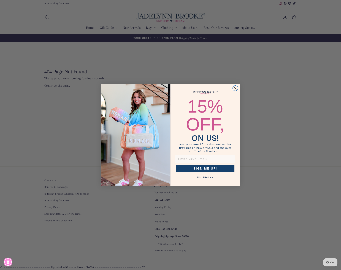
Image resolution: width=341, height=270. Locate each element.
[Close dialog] (235, 88)
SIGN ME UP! (205, 168)
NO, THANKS (205, 177)
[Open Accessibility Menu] (8, 262)
